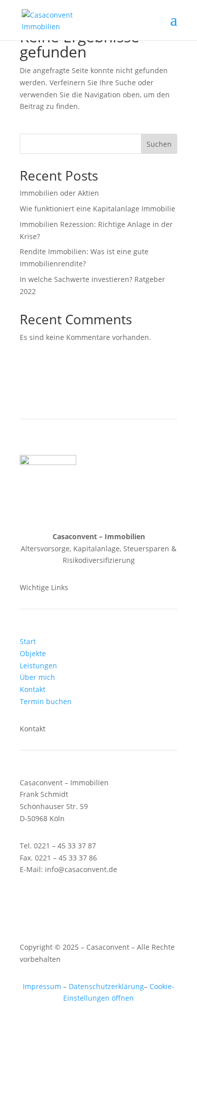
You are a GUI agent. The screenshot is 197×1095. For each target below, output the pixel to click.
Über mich (37, 677)
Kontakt (32, 689)
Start (28, 641)
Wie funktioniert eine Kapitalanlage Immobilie (97, 208)
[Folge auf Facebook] (88, 899)
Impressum (42, 986)
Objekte (33, 653)
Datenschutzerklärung (106, 986)
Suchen (159, 144)
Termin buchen (46, 701)
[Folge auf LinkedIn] (109, 899)
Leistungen (38, 665)
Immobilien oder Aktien (59, 193)
